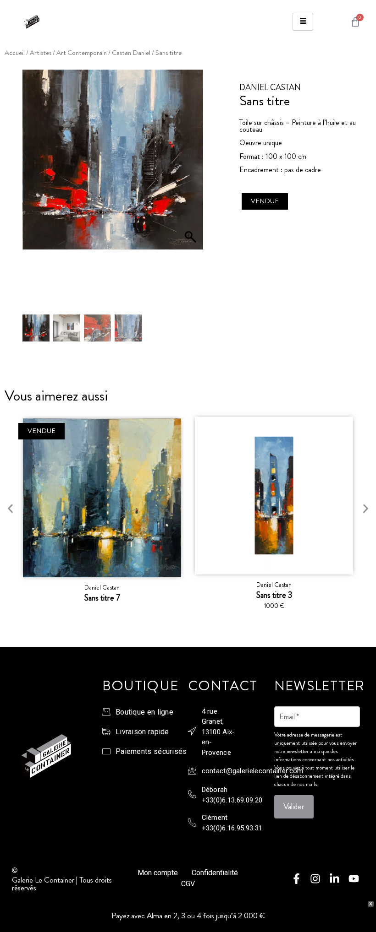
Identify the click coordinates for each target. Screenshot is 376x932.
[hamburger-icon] (303, 22)
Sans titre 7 (102, 598)
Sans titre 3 (274, 595)
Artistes (40, 53)
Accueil (15, 53)
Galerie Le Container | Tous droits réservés (62, 883)
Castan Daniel (131, 53)
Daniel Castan (102, 587)
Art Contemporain (81, 53)
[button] (192, 194)
